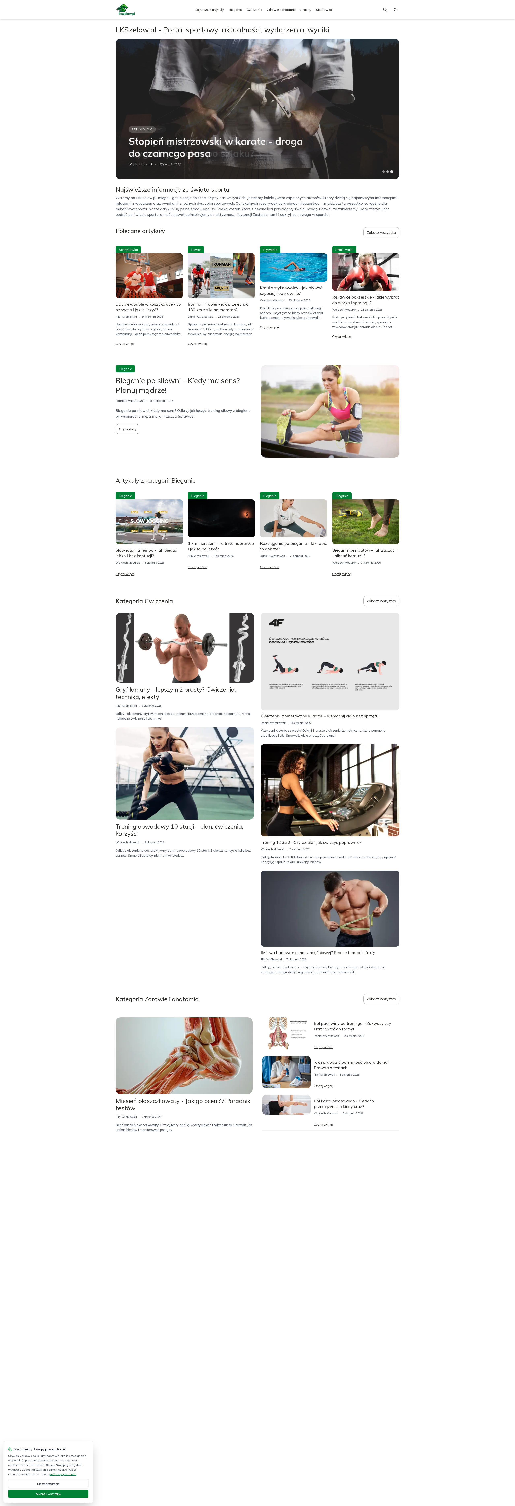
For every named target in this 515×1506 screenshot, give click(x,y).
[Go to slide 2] (387, 171)
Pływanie (270, 250)
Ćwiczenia (254, 10)
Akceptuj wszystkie (48, 1494)
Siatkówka (324, 10)
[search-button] (385, 9)
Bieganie (235, 10)
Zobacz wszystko (381, 232)
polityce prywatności (62, 1474)
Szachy (305, 10)
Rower (196, 250)
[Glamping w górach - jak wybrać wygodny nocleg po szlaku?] (257, 109)
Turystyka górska (147, 129)
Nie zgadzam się (48, 1484)
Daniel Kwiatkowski (200, 316)
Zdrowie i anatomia (281, 10)
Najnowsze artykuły (209, 10)
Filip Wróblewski (126, 316)
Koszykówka (128, 250)
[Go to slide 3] (391, 171)
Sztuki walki (344, 250)
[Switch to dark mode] (395, 9)
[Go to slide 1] (383, 171)
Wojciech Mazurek (141, 164)
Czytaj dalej (127, 429)
